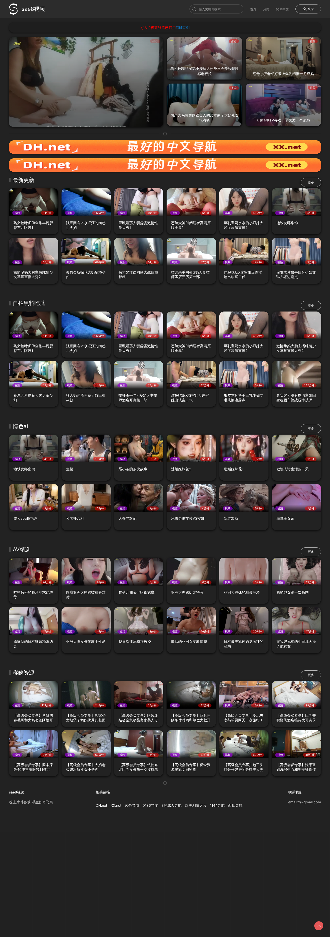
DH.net (101, 805)
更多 (311, 182)
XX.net (116, 805)
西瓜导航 (235, 805)
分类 (266, 9)
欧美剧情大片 (196, 805)
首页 (253, 9)
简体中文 (282, 9)
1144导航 (217, 805)
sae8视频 (33, 9)
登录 (310, 9)
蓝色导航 (132, 805)
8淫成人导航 (171, 805)
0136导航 (150, 805)
